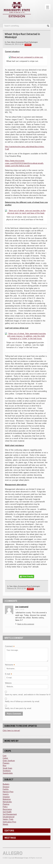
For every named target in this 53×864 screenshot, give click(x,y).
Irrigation (6, 797)
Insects (6, 794)
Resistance (7, 809)
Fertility (6, 789)
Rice (4, 766)
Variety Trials (8, 819)
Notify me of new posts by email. (12, 708)
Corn (5, 756)
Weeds (5, 824)
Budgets (6, 784)
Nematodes (7, 802)
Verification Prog (9, 822)
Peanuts (6, 763)
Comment (10, 646)
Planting (6, 804)
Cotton (5, 758)
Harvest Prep (8, 792)
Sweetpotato (8, 773)
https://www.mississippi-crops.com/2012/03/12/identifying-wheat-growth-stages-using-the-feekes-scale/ (24, 163)
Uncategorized (8, 817)
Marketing (7, 799)
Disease (6, 787)
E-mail (8, 674)
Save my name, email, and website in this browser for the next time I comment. (12, 695)
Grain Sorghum (9, 761)
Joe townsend (21, 606)
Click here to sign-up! (11, 730)
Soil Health (7, 812)
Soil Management (10, 814)
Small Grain (7, 768)
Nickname (10, 665)
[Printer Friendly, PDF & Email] (26, 576)
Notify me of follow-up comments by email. (12, 701)
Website (8, 683)
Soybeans (7, 771)
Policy (5, 807)
